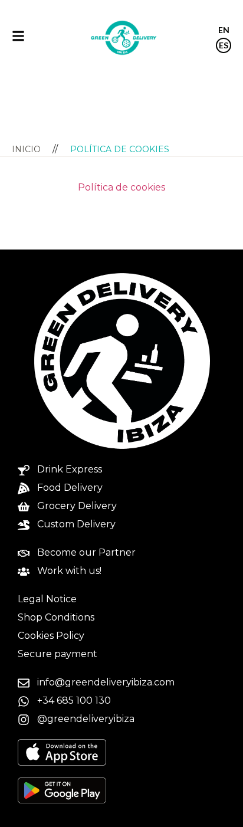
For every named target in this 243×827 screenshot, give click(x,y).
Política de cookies (121, 187)
